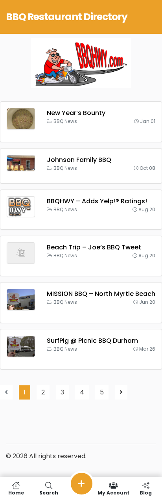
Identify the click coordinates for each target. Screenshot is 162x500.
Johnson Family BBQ (79, 159)
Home (16, 492)
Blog (146, 492)
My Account (113, 492)
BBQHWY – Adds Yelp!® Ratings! (97, 201)
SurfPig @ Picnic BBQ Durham (92, 340)
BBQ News (65, 121)
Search (48, 492)
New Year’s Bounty (76, 112)
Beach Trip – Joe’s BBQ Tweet (94, 247)
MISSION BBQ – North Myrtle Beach (101, 293)
